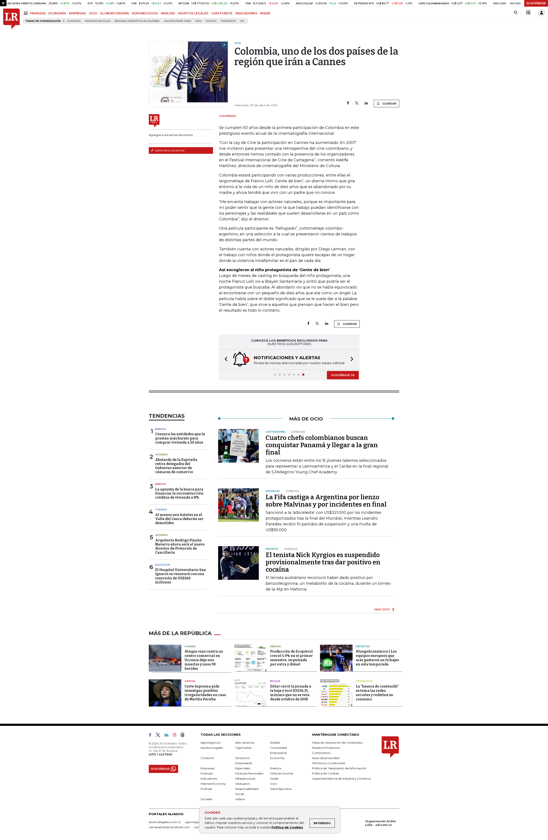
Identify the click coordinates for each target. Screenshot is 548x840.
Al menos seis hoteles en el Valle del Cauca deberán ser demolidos (179, 519)
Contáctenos (321, 753)
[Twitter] (357, 103)
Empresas (207, 768)
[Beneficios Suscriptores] (528, 12)
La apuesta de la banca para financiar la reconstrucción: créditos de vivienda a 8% (179, 493)
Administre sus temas (169, 150)
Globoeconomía (281, 773)
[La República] (11, 19)
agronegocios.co (197, 822)
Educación (162, 564)
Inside (274, 778)
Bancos (160, 428)
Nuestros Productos (326, 747)
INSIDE (265, 13)
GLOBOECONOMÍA (114, 13)
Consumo (207, 758)
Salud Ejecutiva (280, 789)
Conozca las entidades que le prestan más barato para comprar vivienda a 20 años (180, 438)
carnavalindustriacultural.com (169, 827)
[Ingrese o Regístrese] (541, 12)
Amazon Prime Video (177, 21)
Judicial (190, 681)
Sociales (206, 799)
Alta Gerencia (244, 742)
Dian (198, 21)
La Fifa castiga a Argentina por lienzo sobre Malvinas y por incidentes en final (326, 500)
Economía (277, 758)
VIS (242, 21)
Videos (240, 799)
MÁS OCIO (382, 609)
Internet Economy (213, 783)
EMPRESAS (77, 13)
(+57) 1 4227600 (160, 754)
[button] (225, 359)
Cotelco (211, 21)
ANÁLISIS (168, 13)
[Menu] (26, 13)
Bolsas (275, 681)
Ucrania (190, 646)
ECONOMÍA (57, 13)
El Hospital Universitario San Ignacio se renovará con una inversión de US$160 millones (180, 576)
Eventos (275, 768)
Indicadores (209, 778)
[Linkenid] (168, 735)
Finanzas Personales (249, 773)
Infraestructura (245, 778)
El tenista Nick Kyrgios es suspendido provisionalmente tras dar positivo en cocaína (323, 562)
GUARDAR (389, 103)
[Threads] (184, 735)
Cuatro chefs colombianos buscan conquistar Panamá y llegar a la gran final (322, 445)
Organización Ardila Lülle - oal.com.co (380, 823)
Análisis (275, 742)
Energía (275, 646)
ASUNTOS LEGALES (193, 13)
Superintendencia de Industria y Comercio (341, 778)
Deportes (363, 646)
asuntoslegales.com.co (165, 822)
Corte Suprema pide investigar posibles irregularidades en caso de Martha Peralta (205, 692)
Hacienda (161, 454)
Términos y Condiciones (328, 763)
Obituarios (242, 783)
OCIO (93, 13)
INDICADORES (246, 13)
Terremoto (228, 21)
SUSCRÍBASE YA (342, 375)
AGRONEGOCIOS (145, 13)
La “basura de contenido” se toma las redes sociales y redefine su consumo (377, 692)
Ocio (273, 783)
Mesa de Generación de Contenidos (337, 742)
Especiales (242, 768)
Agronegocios (210, 742)
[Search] (515, 12)
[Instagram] (176, 735)
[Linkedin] (366, 103)
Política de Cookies (287, 827)
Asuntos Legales (212, 747)
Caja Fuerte (243, 747)
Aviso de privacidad (325, 758)
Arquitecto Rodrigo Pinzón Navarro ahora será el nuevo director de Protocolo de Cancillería (180, 546)
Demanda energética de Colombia (137, 21)
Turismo (161, 509)
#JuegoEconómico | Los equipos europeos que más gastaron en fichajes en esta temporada (377, 657)
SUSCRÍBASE (536, 3)
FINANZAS (38, 13)
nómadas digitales (97, 21)
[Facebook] (348, 103)
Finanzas (207, 773)
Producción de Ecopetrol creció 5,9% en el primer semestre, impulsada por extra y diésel (291, 657)
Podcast (206, 789)
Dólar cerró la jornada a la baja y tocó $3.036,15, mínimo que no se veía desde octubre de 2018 (290, 692)
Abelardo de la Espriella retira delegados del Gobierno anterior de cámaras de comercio (176, 466)
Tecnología (364, 681)
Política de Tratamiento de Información (339, 768)
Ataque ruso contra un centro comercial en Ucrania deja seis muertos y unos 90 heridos (204, 660)
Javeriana (74, 21)
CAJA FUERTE (221, 13)
